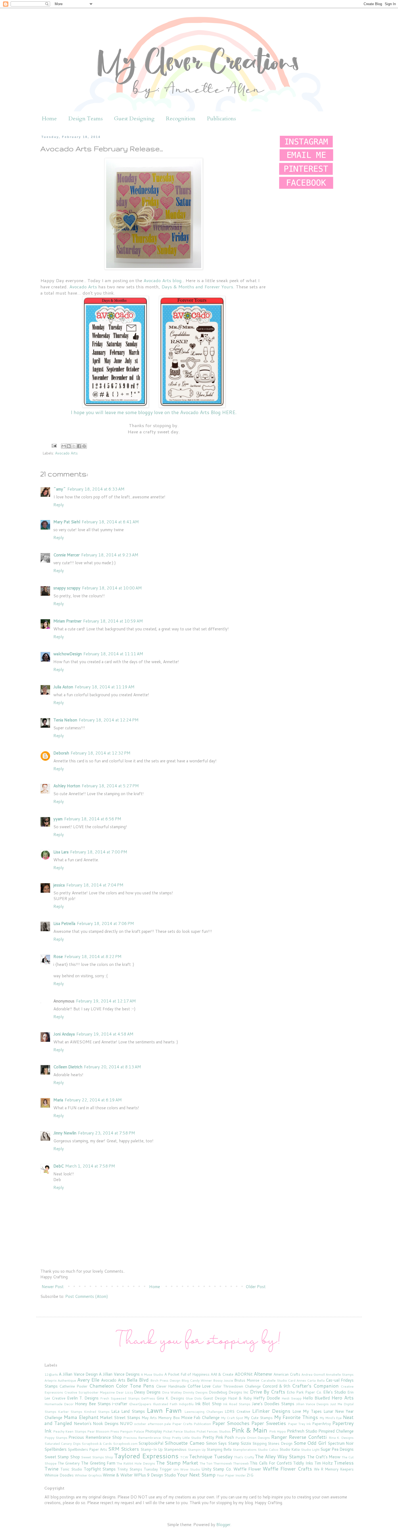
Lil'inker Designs (271, 1410)
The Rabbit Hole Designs (135, 1463)
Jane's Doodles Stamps (273, 1404)
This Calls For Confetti (271, 1463)
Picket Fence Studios (179, 1431)
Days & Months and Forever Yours (197, 286)
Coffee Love (199, 1386)
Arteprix (50, 1380)
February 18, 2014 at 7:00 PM (98, 852)
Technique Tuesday (210, 1456)
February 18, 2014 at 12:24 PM (109, 720)
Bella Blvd (138, 1379)
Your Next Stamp (196, 1474)
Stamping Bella (219, 1449)
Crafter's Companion (315, 1385)
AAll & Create (222, 1374)
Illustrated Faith (165, 1404)
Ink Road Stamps (236, 1404)
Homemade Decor (59, 1404)
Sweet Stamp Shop (62, 1457)
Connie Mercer (66, 555)
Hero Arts (342, 1397)
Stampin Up (197, 1449)
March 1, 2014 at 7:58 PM (90, 1166)
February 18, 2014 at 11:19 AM (105, 687)
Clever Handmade (171, 1386)
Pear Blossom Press (103, 1431)
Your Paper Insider (231, 1475)
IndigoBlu (186, 1404)
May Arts (149, 1417)
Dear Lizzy (124, 1392)
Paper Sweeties (268, 1423)
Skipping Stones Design (272, 1443)
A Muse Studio (152, 1374)
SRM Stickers (123, 1448)
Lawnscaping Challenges (203, 1411)
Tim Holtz (323, 1463)
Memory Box (169, 1417)
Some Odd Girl (309, 1442)
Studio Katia (289, 1449)
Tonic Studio (71, 1469)
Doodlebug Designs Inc (229, 1392)
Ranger (279, 1436)
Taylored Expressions (146, 1455)
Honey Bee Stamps (93, 1404)
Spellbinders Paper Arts (87, 1449)
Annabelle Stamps (340, 1374)
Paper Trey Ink (299, 1423)
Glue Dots (194, 1398)
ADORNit (244, 1374)
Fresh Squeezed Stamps (119, 1398)
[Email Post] (54, 445)
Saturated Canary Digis (62, 1443)
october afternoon (148, 1423)
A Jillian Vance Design (78, 1374)
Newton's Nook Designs (96, 1423)
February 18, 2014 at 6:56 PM (92, 819)
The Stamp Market (177, 1462)
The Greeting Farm (98, 1463)
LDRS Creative (237, 1411)
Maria (58, 1100)
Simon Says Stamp (222, 1443)
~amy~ (59, 489)
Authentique (67, 1380)
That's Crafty (244, 1457)
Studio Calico (267, 1449)
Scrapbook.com (125, 1443)
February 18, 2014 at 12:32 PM (101, 753)
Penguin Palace (132, 1431)
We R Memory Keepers (334, 1469)
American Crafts (286, 1374)
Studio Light (310, 1449)
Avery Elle (88, 1379)
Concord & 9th (276, 1386)
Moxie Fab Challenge (200, 1417)
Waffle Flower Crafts (287, 1468)
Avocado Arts (83, 286)
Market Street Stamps (120, 1417)
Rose (58, 956)
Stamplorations (245, 1449)
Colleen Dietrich (67, 1067)
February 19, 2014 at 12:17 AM (106, 1001)
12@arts (51, 1374)
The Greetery (69, 1463)
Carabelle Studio (274, 1380)
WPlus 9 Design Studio (155, 1475)
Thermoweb (222, 1463)
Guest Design (214, 1398)
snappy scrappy (66, 588)
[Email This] (63, 446)
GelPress (148, 1398)
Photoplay (153, 1431)
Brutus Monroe (246, 1380)
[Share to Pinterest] (84, 446)
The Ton (206, 1463)
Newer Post (53, 1286)
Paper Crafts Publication (191, 1423)
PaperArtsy (321, 1423)
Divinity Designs (195, 1392)
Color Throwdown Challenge (236, 1386)
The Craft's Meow (324, 1457)
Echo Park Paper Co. (304, 1392)
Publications (221, 118)
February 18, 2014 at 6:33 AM (96, 489)
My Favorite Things (296, 1417)
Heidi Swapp (292, 1398)
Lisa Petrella (64, 923)
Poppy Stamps (55, 1437)
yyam (58, 819)
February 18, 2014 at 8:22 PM (93, 956)
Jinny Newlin (64, 1133)
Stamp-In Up (152, 1449)
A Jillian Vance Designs (119, 1374)
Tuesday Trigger (158, 1469)
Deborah (61, 753)
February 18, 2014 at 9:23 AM (109, 555)
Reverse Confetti (308, 1436)
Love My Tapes (307, 1411)
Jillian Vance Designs (312, 1404)
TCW (184, 1457)
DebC (58, 1166)
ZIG (250, 1475)
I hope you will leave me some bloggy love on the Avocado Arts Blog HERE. (154, 412)
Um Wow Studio (186, 1469)
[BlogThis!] (68, 446)
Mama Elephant (81, 1417)
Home (49, 118)
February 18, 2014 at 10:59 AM (113, 621)
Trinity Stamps (129, 1469)
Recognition (180, 118)
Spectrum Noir (341, 1443)
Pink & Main (249, 1430)
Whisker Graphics (88, 1475)
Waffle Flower (247, 1469)
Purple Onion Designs (252, 1437)
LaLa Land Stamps (128, 1411)
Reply (58, 505)
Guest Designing (134, 118)
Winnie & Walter (118, 1475)
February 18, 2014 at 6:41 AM (110, 522)
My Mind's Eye (330, 1418)
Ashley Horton (66, 786)
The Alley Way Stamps (280, 1456)
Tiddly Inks (303, 1463)
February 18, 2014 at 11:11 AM (113, 654)
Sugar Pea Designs (337, 1449)
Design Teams (85, 118)
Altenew (263, 1373)
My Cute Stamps (258, 1417)
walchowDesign (67, 654)
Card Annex (297, 1380)
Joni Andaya (64, 1034)
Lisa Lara (60, 852)
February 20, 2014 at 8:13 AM (112, 1067)
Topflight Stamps (100, 1469)
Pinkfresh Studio (302, 1431)
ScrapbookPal (150, 1443)
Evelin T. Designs (83, 1398)
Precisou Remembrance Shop (146, 1437)
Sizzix (245, 1443)
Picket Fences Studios (213, 1431)
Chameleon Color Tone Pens (121, 1385)
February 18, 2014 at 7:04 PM (94, 885)
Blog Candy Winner (196, 1380)
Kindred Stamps (97, 1411)
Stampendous (175, 1449)
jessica (59, 885)
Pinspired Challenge (336, 1431)
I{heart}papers (140, 1404)
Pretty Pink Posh (218, 1437)
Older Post (256, 1286)
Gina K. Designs (170, 1398)
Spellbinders (55, 1449)
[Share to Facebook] (79, 446)
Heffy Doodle (266, 1398)
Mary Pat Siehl (66, 522)
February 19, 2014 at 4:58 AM (104, 1034)
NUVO (126, 1423)
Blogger (223, 1524)
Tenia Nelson (65, 720)
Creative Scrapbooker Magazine (89, 1392)
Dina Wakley (172, 1392)
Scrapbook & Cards (96, 1443)
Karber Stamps (70, 1411)
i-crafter (119, 1404)
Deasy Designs (147, 1392)
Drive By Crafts (267, 1391)
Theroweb (241, 1463)
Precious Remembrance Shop (95, 1437)
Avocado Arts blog (162, 280)
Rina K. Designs (341, 1437)
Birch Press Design (165, 1380)
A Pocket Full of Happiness (187, 1374)
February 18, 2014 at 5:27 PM (110, 786)
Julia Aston (63, 687)
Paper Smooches (230, 1423)
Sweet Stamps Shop (97, 1457)
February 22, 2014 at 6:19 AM (93, 1100)
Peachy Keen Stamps (69, 1431)
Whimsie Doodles (59, 1475)
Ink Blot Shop (208, 1404)
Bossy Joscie (223, 1380)
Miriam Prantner (67, 621)
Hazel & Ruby (240, 1398)
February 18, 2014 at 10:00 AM (112, 588)
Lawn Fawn (164, 1410)
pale (167, 1423)
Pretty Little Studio (186, 1437)
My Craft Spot (232, 1418)
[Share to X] (74, 446)
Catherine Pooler (73, 1386)
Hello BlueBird (316, 1398)
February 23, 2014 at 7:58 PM (106, 1133)
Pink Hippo (277, 1431)
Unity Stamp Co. (216, 1469)
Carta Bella (316, 1380)
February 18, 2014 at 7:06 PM (105, 923)
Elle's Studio (334, 1392)
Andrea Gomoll (313, 1374)
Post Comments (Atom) (86, 1296)
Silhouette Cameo (184, 1442)
